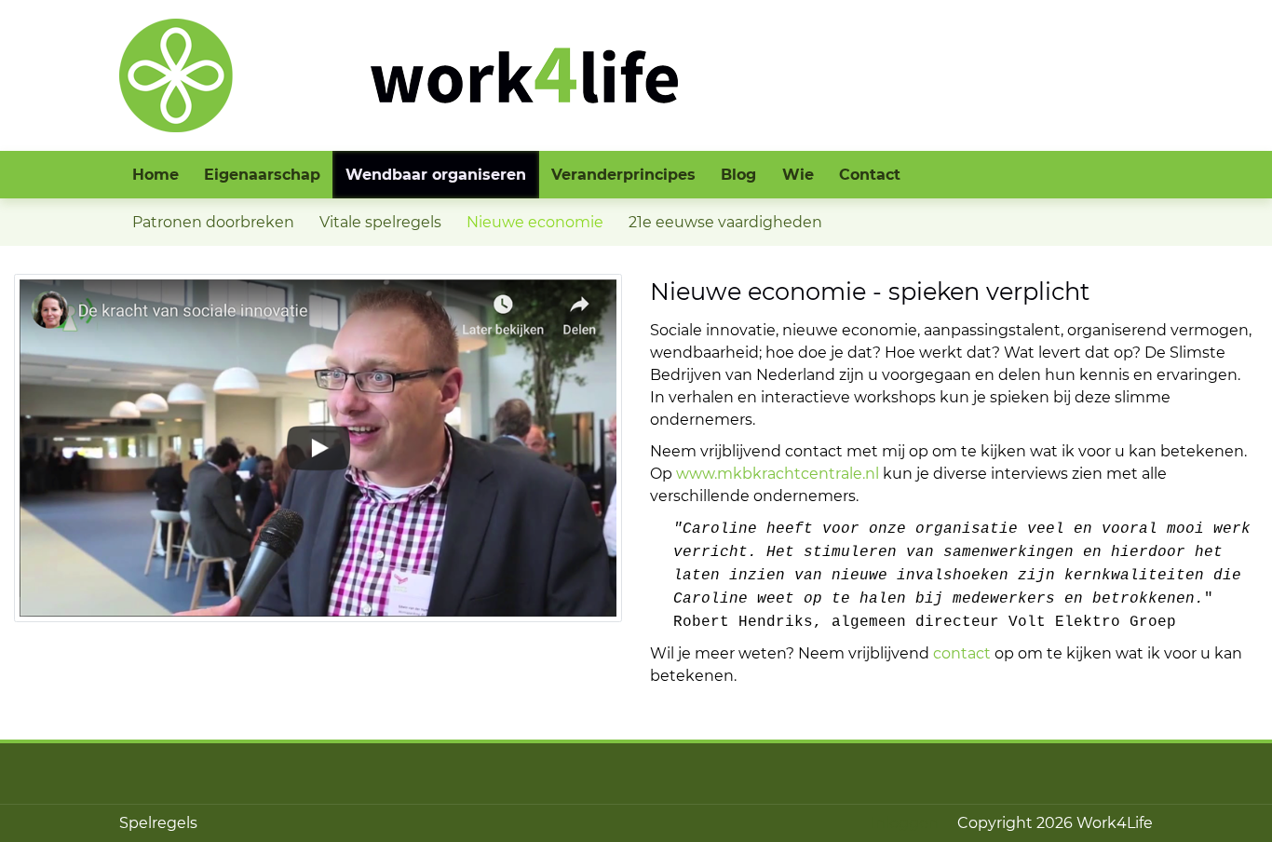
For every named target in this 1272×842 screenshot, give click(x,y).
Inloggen (905, 823)
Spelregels (158, 823)
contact (962, 653)
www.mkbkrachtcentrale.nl (777, 473)
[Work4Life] (398, 74)
